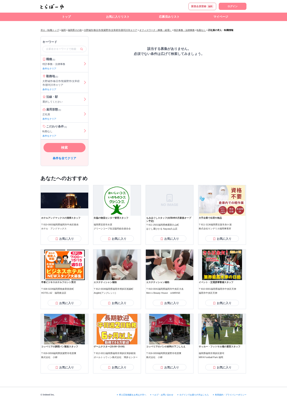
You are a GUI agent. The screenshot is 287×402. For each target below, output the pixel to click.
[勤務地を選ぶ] (84, 82)
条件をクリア (49, 68)
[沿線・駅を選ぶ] (84, 99)
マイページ (220, 16)
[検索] (81, 49)
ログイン (233, 6)
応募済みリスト (169, 16)
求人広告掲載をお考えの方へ (132, 395)
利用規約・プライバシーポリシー (230, 395)
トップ (66, 16)
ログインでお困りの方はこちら (194, 395)
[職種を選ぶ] (84, 63)
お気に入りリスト (118, 16)
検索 (64, 147)
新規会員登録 (201, 6)
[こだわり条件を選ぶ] (84, 131)
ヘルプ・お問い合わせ (162, 395)
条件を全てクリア (64, 158)
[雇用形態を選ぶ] (84, 114)
